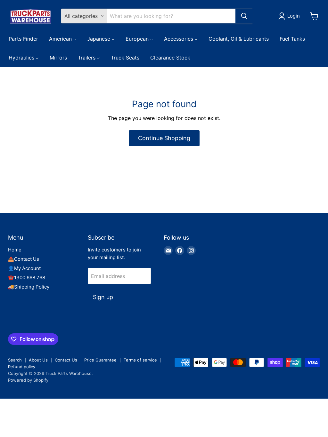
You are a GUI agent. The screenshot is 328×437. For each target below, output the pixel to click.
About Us (38, 359)
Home (14, 250)
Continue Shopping (164, 138)
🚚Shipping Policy (28, 287)
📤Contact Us (23, 259)
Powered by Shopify (28, 380)
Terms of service (140, 359)
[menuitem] (23, 38)
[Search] (244, 16)
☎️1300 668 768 (26, 277)
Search (15, 359)
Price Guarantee (100, 359)
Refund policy (21, 366)
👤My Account (24, 268)
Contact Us (66, 359)
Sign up (103, 297)
